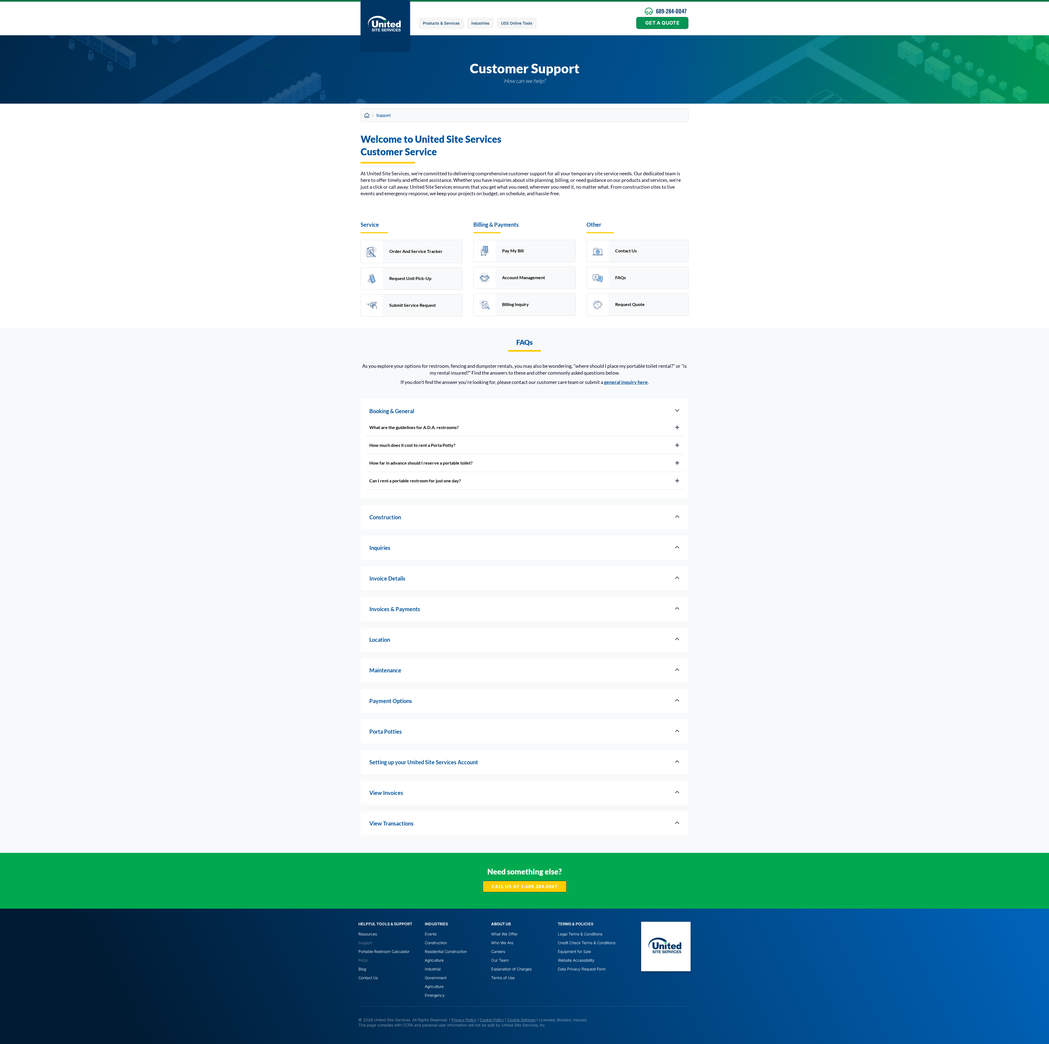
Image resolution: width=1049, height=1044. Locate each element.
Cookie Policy (492, 1019)
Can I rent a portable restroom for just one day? (415, 480)
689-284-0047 (671, 11)
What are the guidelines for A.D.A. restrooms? (414, 427)
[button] (524, 427)
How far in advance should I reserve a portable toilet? (421, 462)
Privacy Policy (463, 1019)
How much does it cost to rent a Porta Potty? (412, 445)
